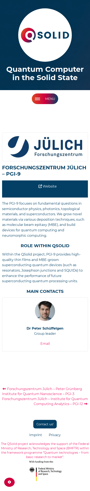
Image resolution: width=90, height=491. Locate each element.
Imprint (35, 435)
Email (45, 344)
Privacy (55, 435)
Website (49, 186)
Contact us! (45, 424)
